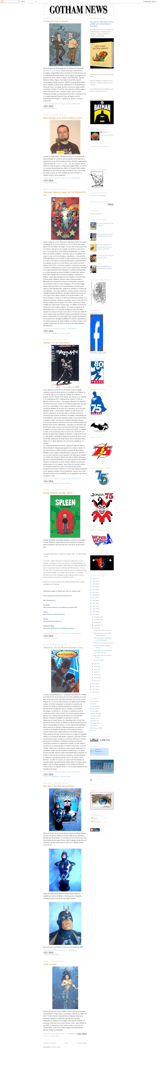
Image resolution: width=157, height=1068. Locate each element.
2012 (94, 684)
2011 (94, 686)
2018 (94, 600)
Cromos (92, 704)
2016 (94, 606)
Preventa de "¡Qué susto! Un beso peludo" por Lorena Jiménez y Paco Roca (102, 24)
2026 (94, 578)
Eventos (92, 711)
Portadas (92, 725)
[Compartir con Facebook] (50, 106)
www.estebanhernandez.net (52, 621)
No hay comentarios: (73, 103)
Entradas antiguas (82, 1043)
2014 (94, 612)
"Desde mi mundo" (62, 163)
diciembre (97, 617)
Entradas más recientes (49, 1043)
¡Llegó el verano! (50, 964)
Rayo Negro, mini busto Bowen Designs (58, 786)
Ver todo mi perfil (107, 135)
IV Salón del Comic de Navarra (55, 21)
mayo (96, 669)
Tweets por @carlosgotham (98, 196)
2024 (94, 584)
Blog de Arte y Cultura (100, 753)
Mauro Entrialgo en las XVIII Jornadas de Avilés (62, 118)
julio (95, 664)
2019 (94, 598)
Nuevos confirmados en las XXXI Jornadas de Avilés (104, 267)
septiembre (97, 625)
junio (96, 666)
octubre (96, 622)
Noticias (54, 108)
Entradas (95, 818)
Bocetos (92, 701)
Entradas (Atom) (56, 1047)
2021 (94, 592)
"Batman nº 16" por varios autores (56, 342)
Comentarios (97, 822)
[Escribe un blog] (46, 106)
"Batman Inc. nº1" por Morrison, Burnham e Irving (63, 647)
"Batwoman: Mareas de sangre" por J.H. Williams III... (103, 639)
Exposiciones (94, 713)
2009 (94, 692)
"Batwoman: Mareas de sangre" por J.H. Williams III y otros (64, 193)
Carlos (105, 132)
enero (96, 680)
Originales (93, 721)
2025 (94, 581)
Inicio (66, 1043)
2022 (94, 589)
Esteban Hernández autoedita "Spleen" (58, 492)
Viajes (92, 730)
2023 (94, 587)
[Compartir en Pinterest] (52, 106)
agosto (96, 628)
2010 (94, 689)
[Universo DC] (96, 351)
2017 (94, 603)
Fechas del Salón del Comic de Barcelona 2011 (105, 257)
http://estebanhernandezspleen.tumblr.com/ (57, 596)
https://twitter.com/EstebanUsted (54, 614)
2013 (94, 614)
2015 (94, 609)
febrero (96, 677)
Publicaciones (65, 333)
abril (95, 672)
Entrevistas (93, 709)
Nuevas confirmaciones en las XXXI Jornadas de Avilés (104, 235)
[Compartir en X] (48, 106)
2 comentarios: (71, 328)
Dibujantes (93, 706)
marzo (96, 675)
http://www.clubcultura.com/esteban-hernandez (58, 628)
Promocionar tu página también (98, 352)
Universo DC (93, 313)
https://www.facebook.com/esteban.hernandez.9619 (60, 607)
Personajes (55, 333)
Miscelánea (55, 954)
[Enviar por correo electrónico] (44, 106)
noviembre (97, 620)
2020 (94, 595)
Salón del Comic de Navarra (52, 70)
